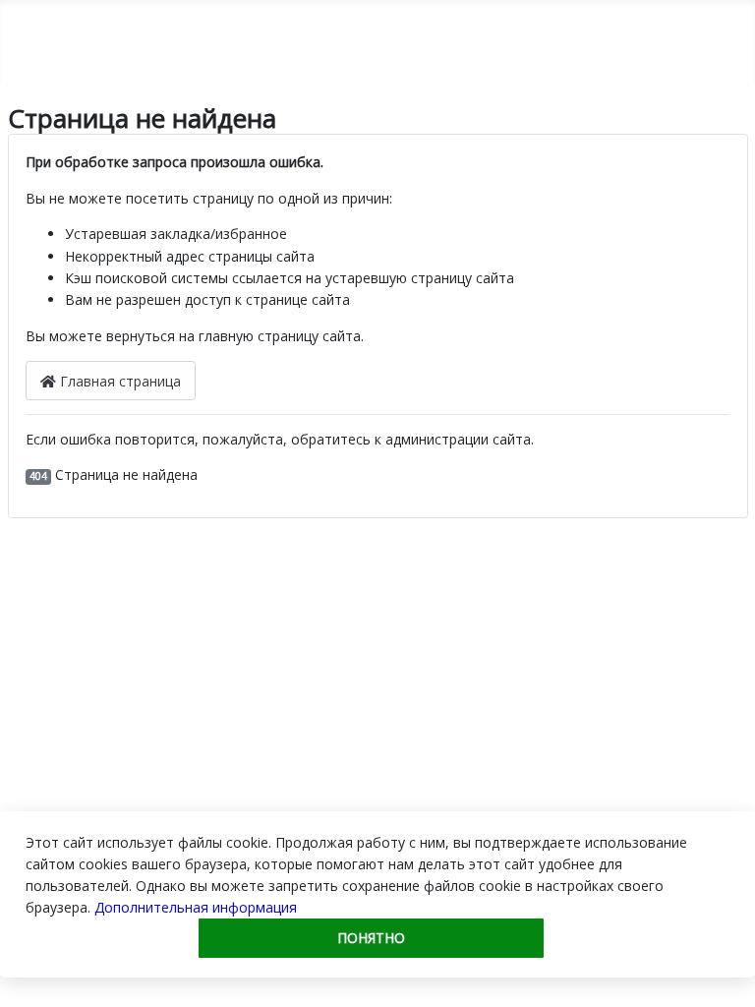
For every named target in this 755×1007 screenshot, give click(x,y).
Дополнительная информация (195, 907)
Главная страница (118, 381)
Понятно (371, 937)
